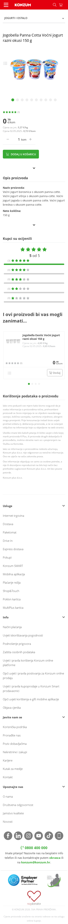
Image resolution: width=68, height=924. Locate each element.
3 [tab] (22, 99)
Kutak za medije (13, 769)
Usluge (7, 506)
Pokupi (7, 557)
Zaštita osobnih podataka (19, 652)
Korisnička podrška (15, 727)
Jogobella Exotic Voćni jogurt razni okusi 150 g (41, 337)
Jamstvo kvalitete (13, 813)
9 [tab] (50, 99)
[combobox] (34, 18)
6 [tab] (36, 99)
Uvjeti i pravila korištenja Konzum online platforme (28, 663)
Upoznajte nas (13, 787)
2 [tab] (17, 99)
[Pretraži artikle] (54, 5)
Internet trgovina (13, 515)
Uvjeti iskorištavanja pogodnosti (23, 635)
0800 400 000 (35, 847)
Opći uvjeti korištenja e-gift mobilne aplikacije (31, 699)
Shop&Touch (11, 591)
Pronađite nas (12, 735)
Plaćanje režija (12, 582)
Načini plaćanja (12, 627)
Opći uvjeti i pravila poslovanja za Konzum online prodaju (33, 675)
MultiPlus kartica (13, 607)
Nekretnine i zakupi (15, 752)
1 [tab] (12, 99)
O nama (8, 796)
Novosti (7, 821)
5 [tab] (31, 99)
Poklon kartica (12, 599)
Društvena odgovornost (18, 805)
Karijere (7, 760)
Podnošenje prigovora (17, 644)
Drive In (8, 541)
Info (5, 617)
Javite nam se (12, 717)
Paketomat (9, 532)
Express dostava (13, 549)
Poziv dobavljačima (15, 744)
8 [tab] (45, 99)
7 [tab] (41, 99)
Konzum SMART (13, 566)
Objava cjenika (12, 707)
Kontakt (8, 777)
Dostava (8, 524)
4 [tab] (27, 99)
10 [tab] (55, 99)
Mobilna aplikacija (14, 574)
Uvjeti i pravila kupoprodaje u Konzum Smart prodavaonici (31, 688)
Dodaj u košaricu (23, 154)
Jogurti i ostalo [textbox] (15, 18)
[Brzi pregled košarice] (63, 5)
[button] (29, 384)
